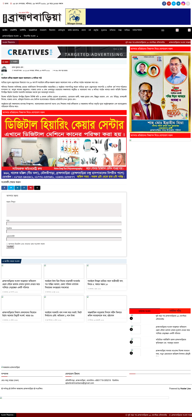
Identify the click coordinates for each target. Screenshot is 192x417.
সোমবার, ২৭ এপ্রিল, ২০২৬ (11, 320)
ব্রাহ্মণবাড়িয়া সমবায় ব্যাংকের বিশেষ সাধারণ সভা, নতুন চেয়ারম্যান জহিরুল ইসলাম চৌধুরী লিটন (173, 353)
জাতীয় (4, 30)
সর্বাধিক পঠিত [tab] (175, 311)
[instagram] (174, 3)
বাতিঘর (112, 30)
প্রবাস (84, 30)
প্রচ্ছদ (6, 62)
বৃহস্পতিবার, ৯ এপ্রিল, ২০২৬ (53, 320)
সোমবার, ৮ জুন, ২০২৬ (95, 289)
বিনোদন (52, 30)
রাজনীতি (13, 30)
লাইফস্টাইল (137, 30)
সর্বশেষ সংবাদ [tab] (145, 311)
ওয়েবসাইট (10, 236)
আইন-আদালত (73, 30)
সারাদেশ (43, 30)
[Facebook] (4, 188)
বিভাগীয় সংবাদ (30, 36)
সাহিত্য (127, 30)
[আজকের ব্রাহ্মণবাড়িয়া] (32, 16)
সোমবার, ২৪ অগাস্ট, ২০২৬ (11, 292)
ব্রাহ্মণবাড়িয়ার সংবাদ (10, 36)
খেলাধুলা (61, 30)
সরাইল (15, 62)
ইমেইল (9, 228)
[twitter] (183, 3)
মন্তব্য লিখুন (10, 202)
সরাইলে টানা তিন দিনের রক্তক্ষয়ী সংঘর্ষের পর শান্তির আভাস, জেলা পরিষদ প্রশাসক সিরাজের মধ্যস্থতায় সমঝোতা (62, 284)
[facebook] (164, 3)
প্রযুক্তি (96, 30)
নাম (7, 220)
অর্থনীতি (23, 30)
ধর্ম (90, 30)
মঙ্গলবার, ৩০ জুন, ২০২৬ (52, 292)
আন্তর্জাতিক (33, 30)
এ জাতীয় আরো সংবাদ (11, 261)
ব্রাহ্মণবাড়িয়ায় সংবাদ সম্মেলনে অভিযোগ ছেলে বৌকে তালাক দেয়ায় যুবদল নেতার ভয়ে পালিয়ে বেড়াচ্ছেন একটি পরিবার (21, 284)
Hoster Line (185, 388)
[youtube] (169, 3)
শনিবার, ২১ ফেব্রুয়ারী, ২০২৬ (96, 320)
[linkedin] (178, 3)
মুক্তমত (104, 30)
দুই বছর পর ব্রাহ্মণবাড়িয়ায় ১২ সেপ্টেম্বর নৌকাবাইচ (130, 42)
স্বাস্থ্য (120, 30)
